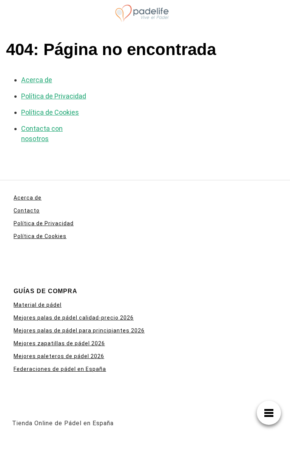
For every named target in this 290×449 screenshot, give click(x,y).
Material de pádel (38, 305)
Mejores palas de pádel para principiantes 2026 (79, 331)
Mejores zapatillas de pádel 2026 (59, 343)
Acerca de (36, 80)
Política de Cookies (50, 112)
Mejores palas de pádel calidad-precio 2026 (74, 318)
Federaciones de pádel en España (60, 369)
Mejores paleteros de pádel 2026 (59, 356)
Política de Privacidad (53, 96)
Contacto (27, 211)
